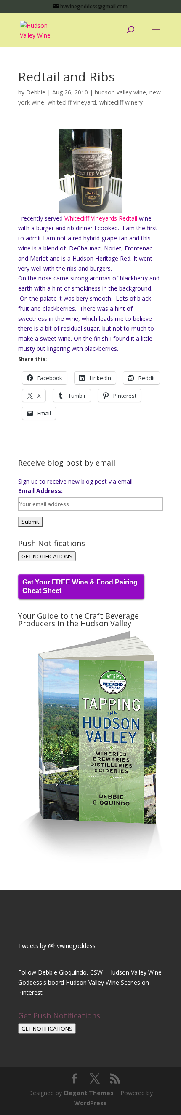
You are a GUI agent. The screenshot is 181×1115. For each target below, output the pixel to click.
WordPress (90, 1103)
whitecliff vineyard (72, 102)
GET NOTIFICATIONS (46, 556)
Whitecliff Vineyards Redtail (100, 218)
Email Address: (40, 491)
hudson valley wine (120, 92)
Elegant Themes (89, 1093)
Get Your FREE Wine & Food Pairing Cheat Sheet (80, 586)
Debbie (35, 92)
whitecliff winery (121, 102)
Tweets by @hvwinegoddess (57, 946)
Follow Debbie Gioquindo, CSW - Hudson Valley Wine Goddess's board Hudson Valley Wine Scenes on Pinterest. (90, 982)
